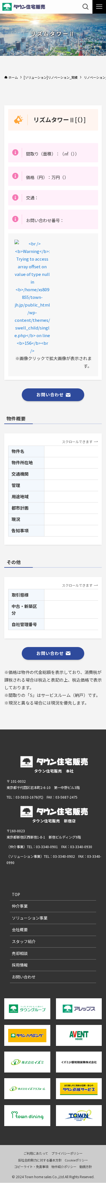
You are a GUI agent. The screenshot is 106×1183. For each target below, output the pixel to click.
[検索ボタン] (85, 7)
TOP (16, 894)
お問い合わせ (24, 977)
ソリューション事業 (29, 918)
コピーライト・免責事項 (31, 1166)
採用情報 (20, 965)
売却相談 (20, 953)
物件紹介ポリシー (63, 1166)
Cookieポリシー (76, 1160)
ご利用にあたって (35, 1153)
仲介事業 (20, 906)
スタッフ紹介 (24, 941)
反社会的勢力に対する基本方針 (40, 1160)
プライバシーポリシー (67, 1153)
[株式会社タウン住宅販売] (24, 7)
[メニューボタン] (99, 7)
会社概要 (20, 929)
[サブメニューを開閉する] (90, 906)
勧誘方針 (85, 1166)
